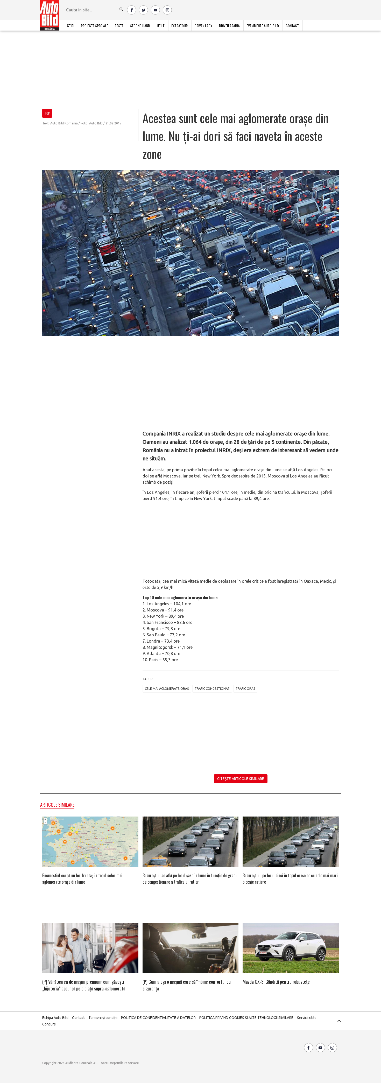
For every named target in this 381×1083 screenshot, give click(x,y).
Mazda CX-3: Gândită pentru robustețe (276, 981)
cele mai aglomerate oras (167, 688)
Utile (161, 25)
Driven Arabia (229, 25)
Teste (119, 25)
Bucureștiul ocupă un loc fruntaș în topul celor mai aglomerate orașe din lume (82, 878)
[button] (121, 9)
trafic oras (245, 688)
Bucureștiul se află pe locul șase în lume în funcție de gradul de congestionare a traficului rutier (190, 878)
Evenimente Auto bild (262, 25)
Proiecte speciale (94, 25)
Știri (70, 25)
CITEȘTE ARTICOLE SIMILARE (240, 779)
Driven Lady (203, 25)
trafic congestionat (212, 688)
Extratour (179, 25)
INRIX (224, 450)
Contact (292, 25)
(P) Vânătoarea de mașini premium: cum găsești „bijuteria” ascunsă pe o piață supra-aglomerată (83, 985)
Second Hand (140, 25)
